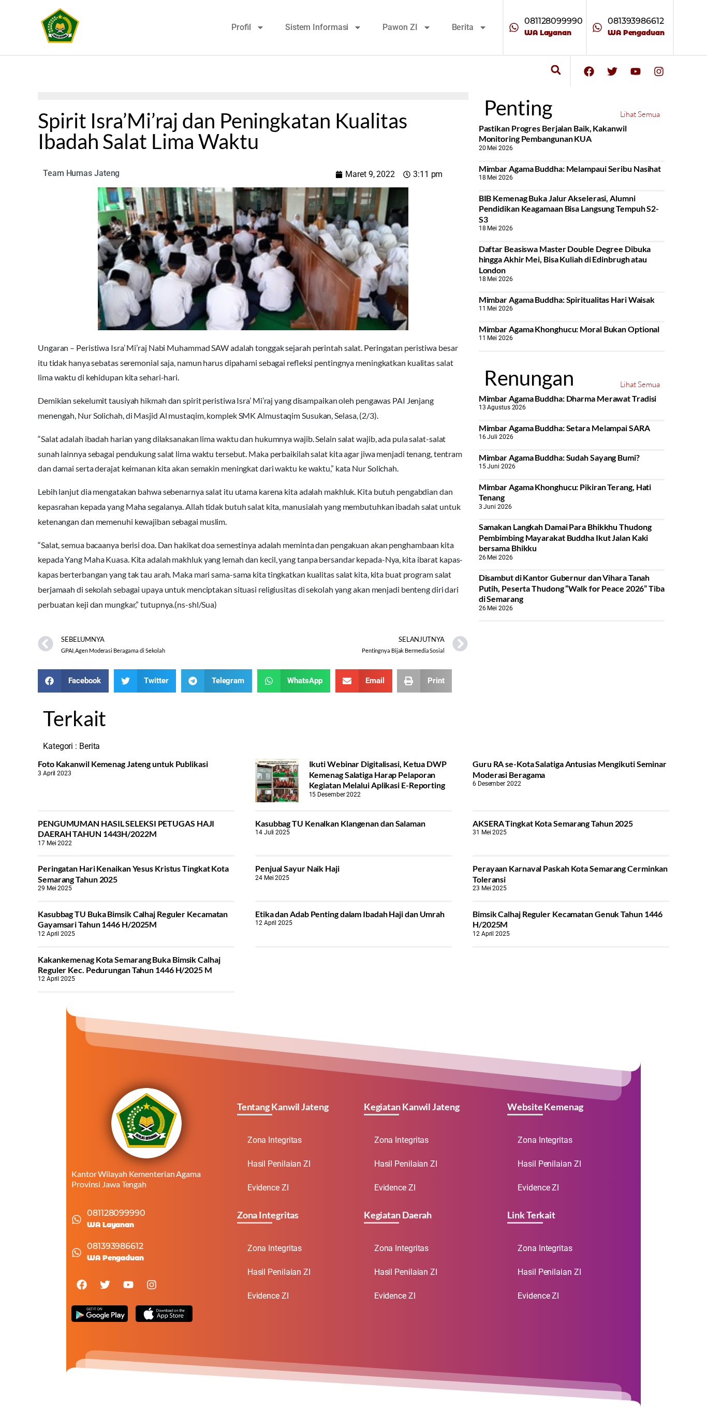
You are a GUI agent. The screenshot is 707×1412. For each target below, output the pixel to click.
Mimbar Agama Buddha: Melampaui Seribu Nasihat (570, 168)
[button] (556, 70)
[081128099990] (514, 27)
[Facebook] (589, 71)
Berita (463, 27)
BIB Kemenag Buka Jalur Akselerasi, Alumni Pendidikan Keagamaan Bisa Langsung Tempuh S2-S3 (569, 208)
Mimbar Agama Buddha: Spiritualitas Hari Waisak (567, 299)
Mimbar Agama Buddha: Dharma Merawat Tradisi (568, 398)
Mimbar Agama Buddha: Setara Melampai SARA (564, 428)
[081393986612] (597, 27)
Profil (241, 27)
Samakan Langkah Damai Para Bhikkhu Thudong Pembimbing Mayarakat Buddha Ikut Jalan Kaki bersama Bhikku (565, 537)
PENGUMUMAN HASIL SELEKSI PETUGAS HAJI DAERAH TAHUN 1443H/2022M (126, 828)
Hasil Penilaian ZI (279, 1164)
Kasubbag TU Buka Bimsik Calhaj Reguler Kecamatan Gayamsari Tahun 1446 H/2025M (133, 919)
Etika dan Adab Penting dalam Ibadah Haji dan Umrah (350, 914)
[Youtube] (635, 71)
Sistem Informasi (316, 27)
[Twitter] (612, 71)
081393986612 (636, 21)
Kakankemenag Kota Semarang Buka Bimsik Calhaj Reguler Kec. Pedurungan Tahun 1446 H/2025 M (129, 964)
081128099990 (553, 21)
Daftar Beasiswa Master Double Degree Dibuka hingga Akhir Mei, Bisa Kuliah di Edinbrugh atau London (565, 259)
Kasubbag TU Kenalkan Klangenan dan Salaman (340, 823)
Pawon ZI (399, 27)
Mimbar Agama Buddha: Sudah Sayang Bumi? (559, 457)
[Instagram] (659, 71)
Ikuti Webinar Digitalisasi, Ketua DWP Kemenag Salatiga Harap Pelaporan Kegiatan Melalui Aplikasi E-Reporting (378, 774)
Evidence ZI (268, 1188)
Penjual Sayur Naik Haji (297, 868)
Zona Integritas (274, 1140)
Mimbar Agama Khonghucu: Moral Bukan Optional (569, 329)
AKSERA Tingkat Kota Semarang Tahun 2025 (553, 823)
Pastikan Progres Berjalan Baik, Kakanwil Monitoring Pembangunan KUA (553, 133)
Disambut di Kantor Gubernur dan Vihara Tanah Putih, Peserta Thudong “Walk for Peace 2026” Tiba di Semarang (572, 588)
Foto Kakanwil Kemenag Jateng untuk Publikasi (123, 764)
